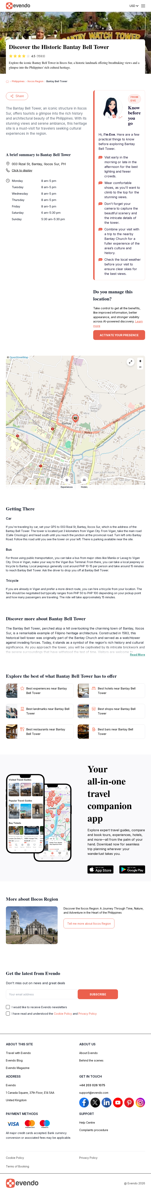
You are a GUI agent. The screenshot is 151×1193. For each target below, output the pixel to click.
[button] (75, 418)
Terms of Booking (17, 1166)
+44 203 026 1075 (92, 1085)
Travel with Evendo (18, 1053)
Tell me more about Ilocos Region (89, 923)
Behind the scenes (91, 1060)
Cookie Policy (63, 1013)
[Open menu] (143, 6)
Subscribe (98, 994)
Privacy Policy (87, 1013)
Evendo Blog (14, 1060)
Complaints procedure (93, 1130)
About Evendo (88, 1053)
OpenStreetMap (19, 357)
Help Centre (87, 1122)
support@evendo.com (93, 1092)
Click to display (22, 170)
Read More (137, 654)
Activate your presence (119, 335)
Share (20, 96)
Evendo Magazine (17, 1068)
